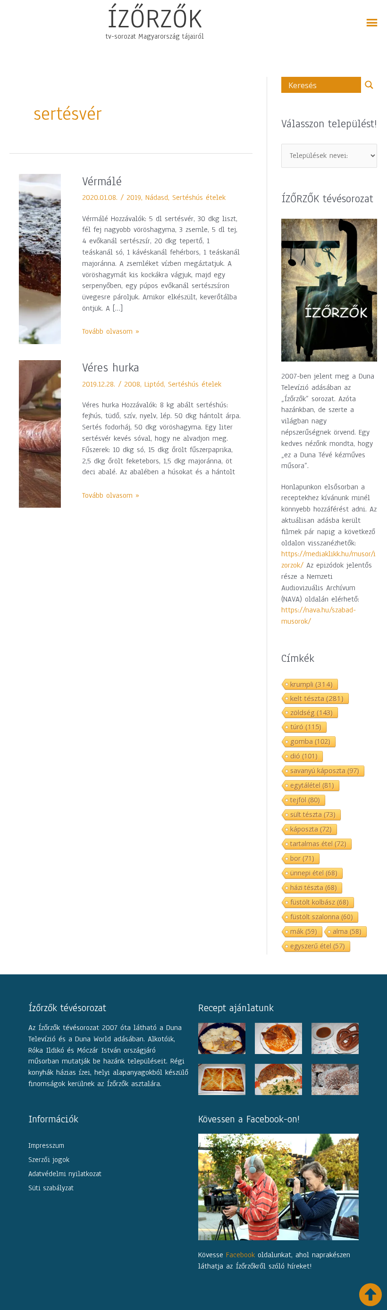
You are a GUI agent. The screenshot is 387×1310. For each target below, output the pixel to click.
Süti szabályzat (51, 1188)
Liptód (154, 384)
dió (304, 755)
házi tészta (313, 887)
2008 (132, 384)
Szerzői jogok (48, 1159)
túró (305, 726)
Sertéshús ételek (199, 197)
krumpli (311, 684)
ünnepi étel (313, 872)
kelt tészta (317, 698)
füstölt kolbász (319, 902)
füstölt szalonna (321, 916)
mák (303, 931)
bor (302, 858)
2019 (133, 197)
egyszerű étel (317, 945)
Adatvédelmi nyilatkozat (64, 1173)
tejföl (305, 799)
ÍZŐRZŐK (154, 18)
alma (347, 931)
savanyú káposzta (324, 770)
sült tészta (313, 814)
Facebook (240, 1255)
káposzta (311, 828)
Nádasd (156, 197)
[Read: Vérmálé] (40, 258)
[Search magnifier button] (369, 85)
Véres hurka (110, 368)
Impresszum (46, 1145)
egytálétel (312, 785)
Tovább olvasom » (110, 331)
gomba (310, 741)
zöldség (311, 712)
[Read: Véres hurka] (40, 433)
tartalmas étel (318, 843)
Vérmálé (102, 181)
